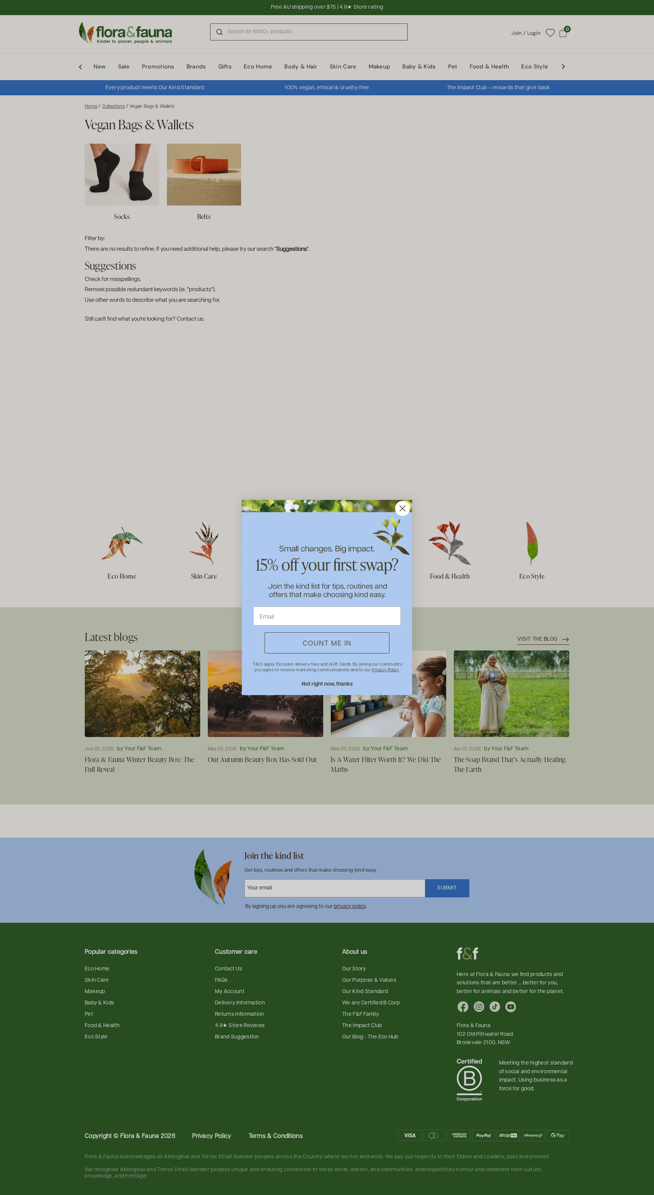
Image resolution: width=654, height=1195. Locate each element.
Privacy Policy (385, 669)
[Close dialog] (402, 508)
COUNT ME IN (327, 642)
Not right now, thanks (327, 683)
